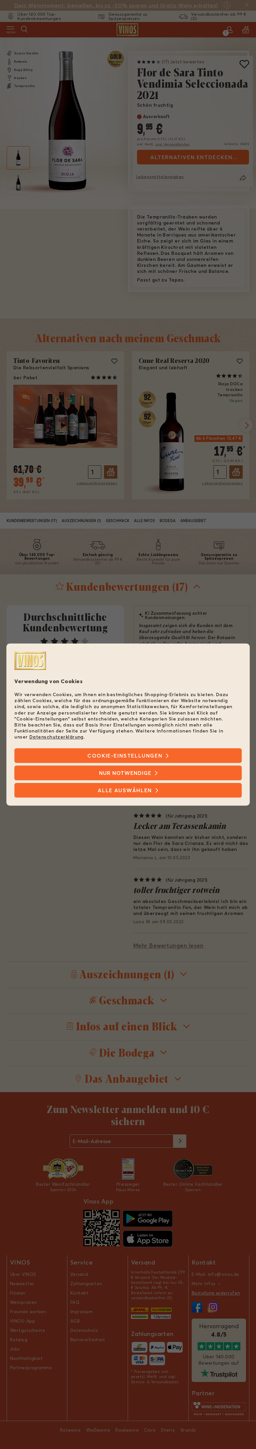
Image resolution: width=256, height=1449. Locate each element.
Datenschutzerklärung (56, 737)
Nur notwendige (125, 773)
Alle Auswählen (125, 790)
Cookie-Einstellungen (124, 755)
